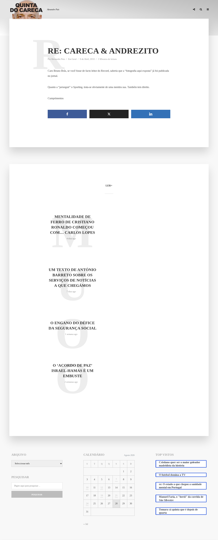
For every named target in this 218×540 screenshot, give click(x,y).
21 (116, 495)
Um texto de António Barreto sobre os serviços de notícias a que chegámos (72, 278)
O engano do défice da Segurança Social (72, 325)
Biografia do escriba (126, 9)
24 (87, 503)
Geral (74, 59)
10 (87, 487)
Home (108, 9)
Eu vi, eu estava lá (178, 9)
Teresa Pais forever (153, 9)
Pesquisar (37, 495)
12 (101, 487)
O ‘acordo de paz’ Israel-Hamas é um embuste (72, 370)
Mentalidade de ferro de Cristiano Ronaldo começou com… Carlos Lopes (72, 225)
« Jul (85, 524)
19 (101, 495)
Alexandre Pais (58, 59)
